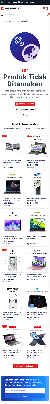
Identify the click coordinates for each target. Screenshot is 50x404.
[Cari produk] (43, 14)
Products (11, 21)
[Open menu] (2, 15)
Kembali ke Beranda (26, 104)
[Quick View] (21, 155)
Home (3, 21)
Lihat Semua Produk (26, 109)
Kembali (26, 115)
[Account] (47, 8)
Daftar (25, 396)
